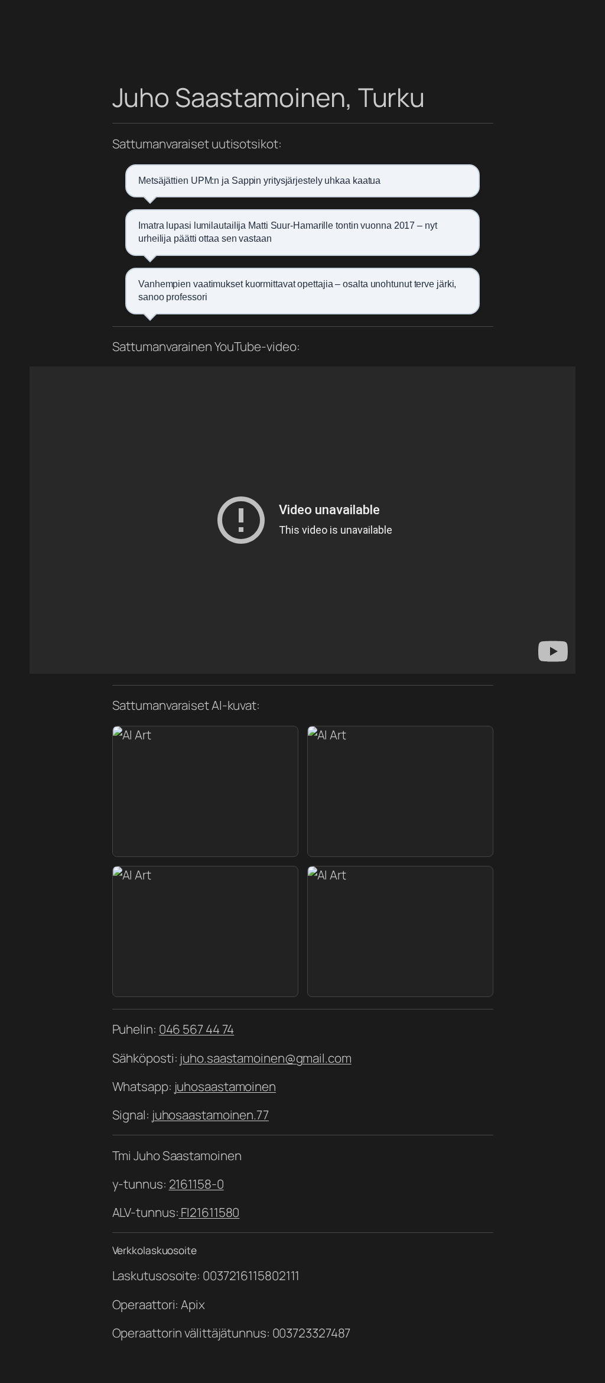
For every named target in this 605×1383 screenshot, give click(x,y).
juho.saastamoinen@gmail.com (265, 1058)
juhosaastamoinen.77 (210, 1114)
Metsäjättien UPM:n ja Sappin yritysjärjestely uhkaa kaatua (259, 181)
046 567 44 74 (197, 1029)
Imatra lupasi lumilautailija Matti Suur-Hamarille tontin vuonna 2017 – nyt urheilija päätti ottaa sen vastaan (287, 232)
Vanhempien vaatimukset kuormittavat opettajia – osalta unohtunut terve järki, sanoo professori (297, 290)
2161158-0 (196, 1184)
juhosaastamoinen (225, 1086)
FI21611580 (208, 1212)
